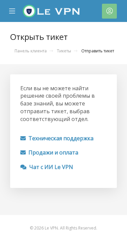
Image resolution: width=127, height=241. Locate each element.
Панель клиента (31, 51)
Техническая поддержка (59, 138)
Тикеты (64, 51)
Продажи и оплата (52, 152)
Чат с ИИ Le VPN (49, 167)
